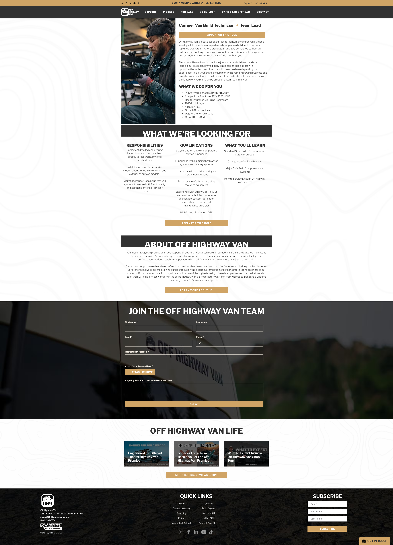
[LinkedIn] (130, 3)
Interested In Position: (137, 351)
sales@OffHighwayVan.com (54, 517)
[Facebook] (189, 532)
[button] (150, 12)
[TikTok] (138, 3)
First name (131, 322)
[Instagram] (181, 532)
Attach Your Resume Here (139, 366)
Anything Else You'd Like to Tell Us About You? (148, 380)
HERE (218, 3)
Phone (200, 337)
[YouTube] (134, 3)
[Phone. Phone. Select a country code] (201, 343)
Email (128, 337)
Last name (202, 322)
